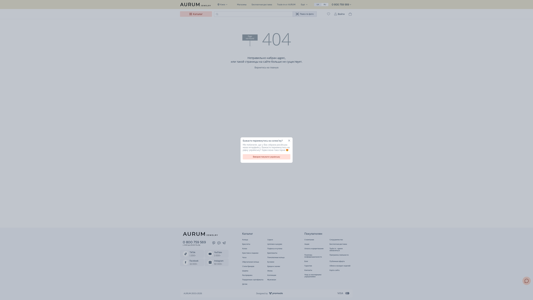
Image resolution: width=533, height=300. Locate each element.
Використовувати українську (266, 157)
